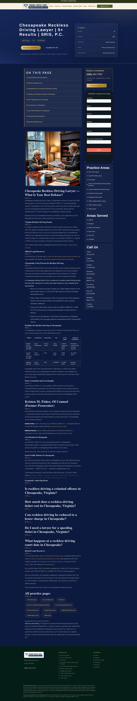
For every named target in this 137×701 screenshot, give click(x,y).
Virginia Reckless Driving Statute (37, 77)
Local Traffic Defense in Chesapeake (39, 110)
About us (58, 6)
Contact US (91, 6)
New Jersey (90, 284)
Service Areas (77, 6)
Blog (85, 6)
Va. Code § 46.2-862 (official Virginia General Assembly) (61, 256)
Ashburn (89, 258)
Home (51, 6)
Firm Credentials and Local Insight (38, 99)
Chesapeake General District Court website (61, 259)
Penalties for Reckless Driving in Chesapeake (41, 94)
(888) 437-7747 (94, 74)
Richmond (90, 271)
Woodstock (90, 297)
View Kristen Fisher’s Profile (59, 426)
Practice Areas (67, 6)
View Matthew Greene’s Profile (63, 433)
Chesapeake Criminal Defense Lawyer (50, 561)
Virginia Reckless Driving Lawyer (54, 556)
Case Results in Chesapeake (36, 105)
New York (89, 291)
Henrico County (35, 559)
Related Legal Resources (35, 122)
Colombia (89, 304)
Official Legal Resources (35, 83)
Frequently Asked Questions (36, 116)
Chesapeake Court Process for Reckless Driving (42, 88)
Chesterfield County (49, 559)
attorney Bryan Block (48, 564)
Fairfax (89, 252)
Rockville (89, 278)
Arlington (89, 265)
